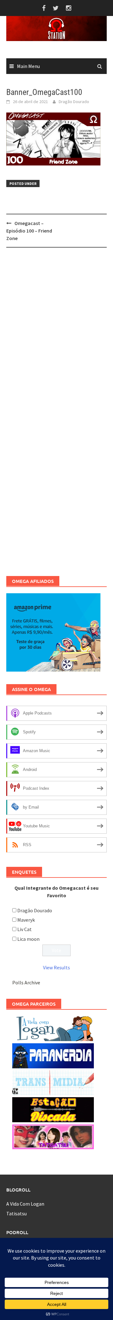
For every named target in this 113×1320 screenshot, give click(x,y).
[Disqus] (56, 333)
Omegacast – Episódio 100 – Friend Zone (29, 230)
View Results (56, 967)
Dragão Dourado (74, 101)
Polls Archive (26, 982)
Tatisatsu (16, 1213)
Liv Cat (24, 929)
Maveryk (26, 920)
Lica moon (28, 939)
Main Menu (28, 66)
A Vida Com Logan (25, 1204)
